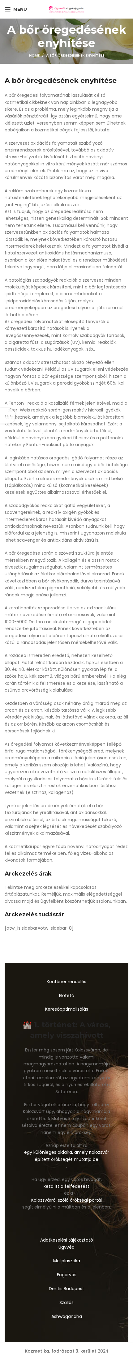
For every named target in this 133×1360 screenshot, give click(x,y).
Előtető (66, 995)
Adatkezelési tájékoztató (66, 1240)
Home (34, 55)
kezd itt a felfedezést (66, 1186)
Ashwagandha (66, 1316)
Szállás (66, 1302)
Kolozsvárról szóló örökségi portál (66, 1200)
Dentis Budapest (66, 1288)
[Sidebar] (7, 416)
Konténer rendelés (66, 981)
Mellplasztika (66, 1261)
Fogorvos (66, 1275)
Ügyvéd (66, 1247)
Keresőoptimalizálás (66, 1009)
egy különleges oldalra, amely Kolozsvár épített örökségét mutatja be (66, 1155)
